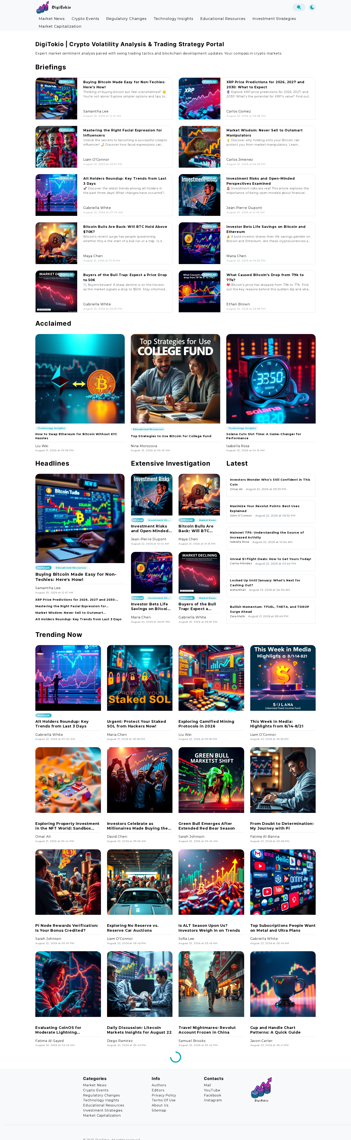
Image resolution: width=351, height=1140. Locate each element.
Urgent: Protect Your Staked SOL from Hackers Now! (136, 723)
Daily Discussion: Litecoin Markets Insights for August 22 (139, 1030)
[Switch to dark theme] (312, 7)
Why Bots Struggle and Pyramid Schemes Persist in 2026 (136, 1132)
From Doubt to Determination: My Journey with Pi (282, 826)
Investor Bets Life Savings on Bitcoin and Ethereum (150, 606)
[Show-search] (299, 7)
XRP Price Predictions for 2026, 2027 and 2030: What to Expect (75, 600)
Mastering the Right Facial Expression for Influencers (70, 606)
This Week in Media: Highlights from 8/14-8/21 (276, 723)
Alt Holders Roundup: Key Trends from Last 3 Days (78, 619)
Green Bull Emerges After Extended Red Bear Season (207, 826)
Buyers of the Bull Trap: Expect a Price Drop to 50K (197, 606)
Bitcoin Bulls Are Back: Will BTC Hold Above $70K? (198, 529)
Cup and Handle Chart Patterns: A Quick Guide (275, 1030)
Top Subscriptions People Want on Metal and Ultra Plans (283, 928)
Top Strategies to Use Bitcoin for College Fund (171, 436)
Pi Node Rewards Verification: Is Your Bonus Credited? (66, 928)
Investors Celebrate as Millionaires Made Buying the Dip (137, 826)
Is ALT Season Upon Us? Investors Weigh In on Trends (209, 928)
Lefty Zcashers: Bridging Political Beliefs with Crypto (64, 1132)
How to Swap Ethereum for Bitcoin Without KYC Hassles (76, 436)
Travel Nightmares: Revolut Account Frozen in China (207, 1030)
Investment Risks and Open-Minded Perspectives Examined (150, 529)
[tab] (51, 19)
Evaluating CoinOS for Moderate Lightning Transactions (58, 1030)
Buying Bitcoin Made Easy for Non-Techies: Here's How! (75, 577)
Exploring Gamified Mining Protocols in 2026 (206, 723)
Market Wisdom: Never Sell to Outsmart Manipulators (69, 613)
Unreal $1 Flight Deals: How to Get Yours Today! (270, 559)
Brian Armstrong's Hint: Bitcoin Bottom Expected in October (279, 1132)
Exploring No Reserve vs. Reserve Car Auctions (133, 928)
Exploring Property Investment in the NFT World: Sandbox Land (67, 826)
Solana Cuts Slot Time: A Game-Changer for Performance (263, 436)
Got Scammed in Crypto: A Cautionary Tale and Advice (207, 1132)
